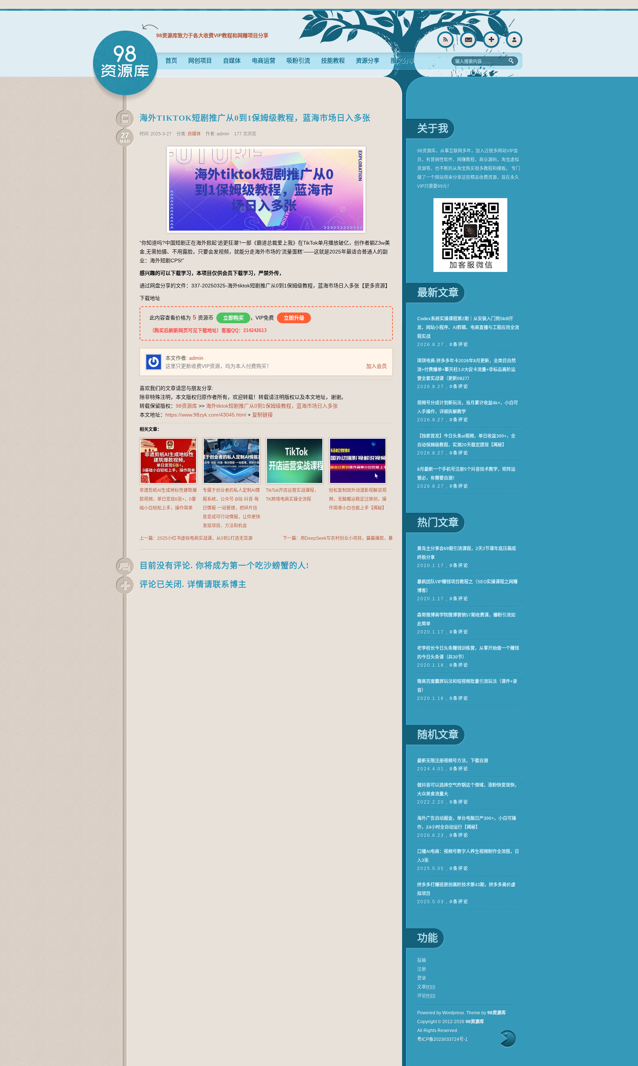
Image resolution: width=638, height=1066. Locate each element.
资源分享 (368, 61)
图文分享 (402, 61)
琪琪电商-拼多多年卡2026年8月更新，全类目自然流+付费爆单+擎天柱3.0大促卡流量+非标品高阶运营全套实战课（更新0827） (466, 369)
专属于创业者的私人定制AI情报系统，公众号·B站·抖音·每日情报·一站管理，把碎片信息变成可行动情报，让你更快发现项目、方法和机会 (231, 508)
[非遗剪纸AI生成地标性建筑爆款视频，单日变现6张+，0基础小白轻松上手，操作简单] (168, 482)
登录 (514, 39)
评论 (426, 995)
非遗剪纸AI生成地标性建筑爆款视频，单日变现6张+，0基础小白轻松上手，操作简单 (168, 499)
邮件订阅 (468, 39)
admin (196, 358)
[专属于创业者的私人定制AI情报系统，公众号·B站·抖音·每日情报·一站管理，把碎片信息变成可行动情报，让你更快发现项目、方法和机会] (231, 482)
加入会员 (376, 366)
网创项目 (200, 61)
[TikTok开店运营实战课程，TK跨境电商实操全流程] (294, 482)
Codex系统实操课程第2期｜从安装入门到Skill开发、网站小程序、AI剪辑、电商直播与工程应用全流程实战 (468, 327)
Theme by (486, 1012)
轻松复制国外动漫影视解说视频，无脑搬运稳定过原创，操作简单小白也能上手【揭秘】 (358, 499)
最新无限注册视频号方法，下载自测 (452, 760)
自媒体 (232, 61)
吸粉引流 (298, 61)
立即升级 (294, 318)
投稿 (421, 960)
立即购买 (233, 318)
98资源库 (125, 66)
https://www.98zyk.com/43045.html (205, 415)
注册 (491, 39)
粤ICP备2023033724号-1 (442, 1039)
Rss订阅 (445, 39)
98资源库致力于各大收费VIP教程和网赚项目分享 (212, 35)
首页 (171, 61)
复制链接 (262, 415)
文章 (426, 987)
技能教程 (333, 61)
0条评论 (459, 344)
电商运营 (263, 61)
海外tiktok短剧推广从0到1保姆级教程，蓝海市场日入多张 (255, 118)
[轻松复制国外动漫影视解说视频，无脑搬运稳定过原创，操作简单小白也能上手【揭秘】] (358, 482)
